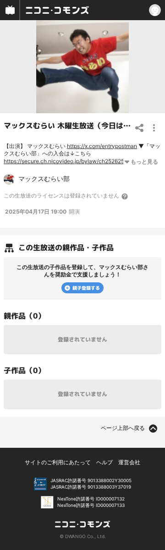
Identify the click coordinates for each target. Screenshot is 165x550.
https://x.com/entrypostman (102, 146)
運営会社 (129, 462)
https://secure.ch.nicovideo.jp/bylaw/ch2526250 (66, 161)
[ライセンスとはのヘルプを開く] (125, 196)
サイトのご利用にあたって (58, 462)
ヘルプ (104, 462)
